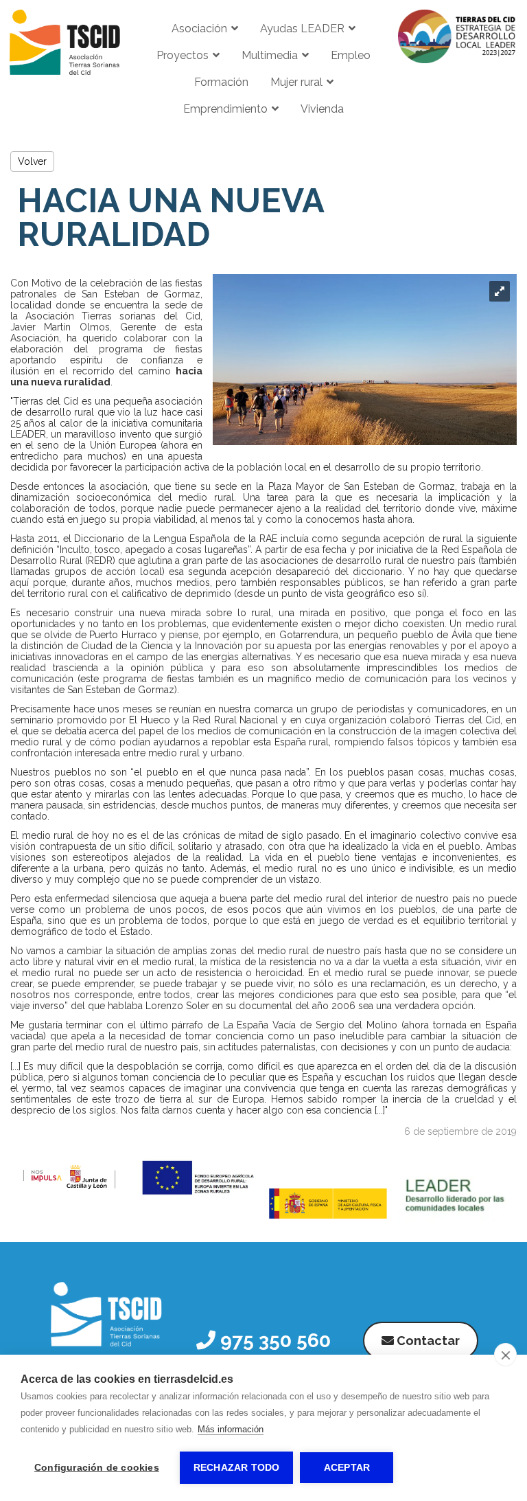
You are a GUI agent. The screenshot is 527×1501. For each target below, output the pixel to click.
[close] (505, 1354)
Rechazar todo (237, 1468)
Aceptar (347, 1468)
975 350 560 (273, 1340)
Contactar (427, 1340)
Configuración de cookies (96, 1468)
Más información (231, 1429)
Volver (32, 161)
